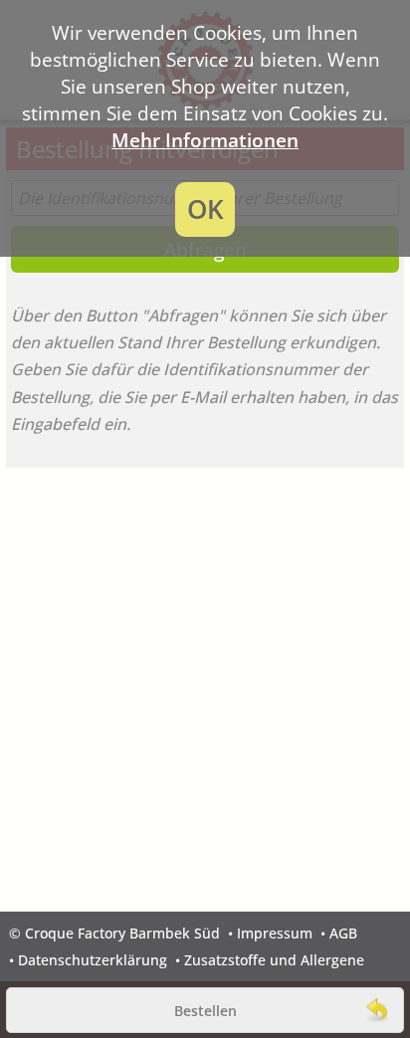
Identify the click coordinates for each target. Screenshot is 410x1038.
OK (205, 209)
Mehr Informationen (205, 139)
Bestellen (205, 1010)
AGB (343, 933)
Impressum (274, 933)
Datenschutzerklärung (92, 959)
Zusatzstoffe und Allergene (274, 959)
